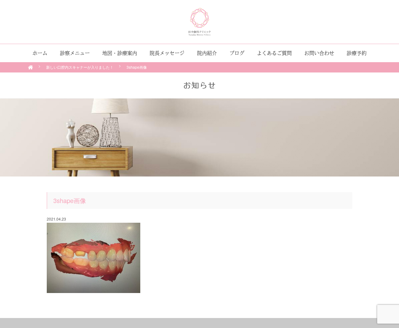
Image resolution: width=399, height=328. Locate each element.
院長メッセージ (167, 53)
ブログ (236, 53)
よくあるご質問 (274, 53)
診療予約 (357, 53)
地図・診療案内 (119, 53)
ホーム (39, 53)
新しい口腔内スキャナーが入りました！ (79, 67)
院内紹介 (207, 53)
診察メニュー (75, 53)
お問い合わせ (319, 53)
